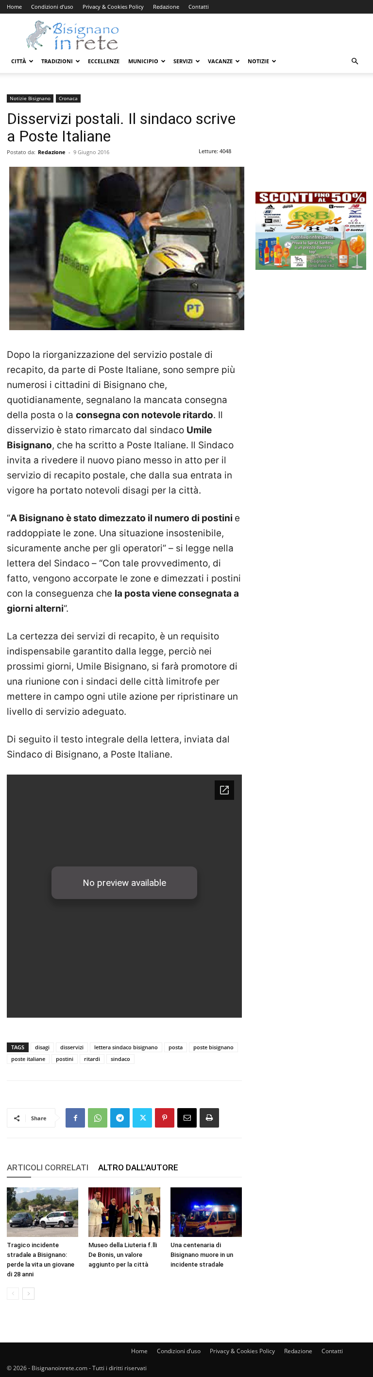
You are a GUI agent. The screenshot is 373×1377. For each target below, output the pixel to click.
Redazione (166, 6)
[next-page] (28, 1294)
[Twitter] (142, 1118)
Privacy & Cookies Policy (113, 6)
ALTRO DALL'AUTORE (138, 1167)
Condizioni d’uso (52, 6)
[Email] (187, 1118)
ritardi (92, 1058)
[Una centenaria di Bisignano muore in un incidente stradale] (206, 1211)
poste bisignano (213, 1047)
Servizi (183, 61)
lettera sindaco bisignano (126, 1047)
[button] (354, 61)
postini (64, 1058)
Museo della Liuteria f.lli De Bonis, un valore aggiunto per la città (122, 1254)
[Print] (209, 1118)
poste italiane (28, 1058)
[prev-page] (13, 1294)
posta (176, 1047)
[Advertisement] (310, 143)
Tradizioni (57, 61)
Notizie (258, 61)
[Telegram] (120, 1118)
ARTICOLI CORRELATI (47, 1167)
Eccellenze (103, 61)
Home (14, 6)
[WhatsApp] (97, 1118)
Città (18, 61)
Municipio (143, 61)
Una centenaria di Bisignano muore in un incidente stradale (201, 1254)
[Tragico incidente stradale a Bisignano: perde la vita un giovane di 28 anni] (42, 1211)
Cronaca (68, 98)
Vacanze (220, 61)
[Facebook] (75, 1118)
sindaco (120, 1058)
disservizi (72, 1047)
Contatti (198, 6)
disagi (42, 1047)
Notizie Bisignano (30, 98)
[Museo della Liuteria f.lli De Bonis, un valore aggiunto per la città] (124, 1211)
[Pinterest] (164, 1118)
